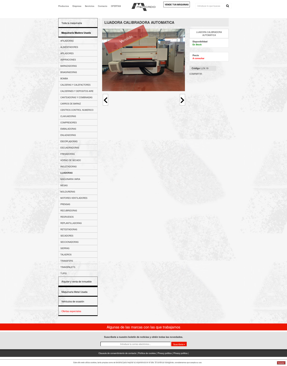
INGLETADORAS (68, 166)
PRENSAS (65, 204)
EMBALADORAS (68, 128)
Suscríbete (178, 344)
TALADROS (65, 254)
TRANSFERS (66, 260)
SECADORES (66, 235)
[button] (76, 32)
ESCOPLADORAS (68, 141)
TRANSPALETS (67, 267)
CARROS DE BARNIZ (70, 103)
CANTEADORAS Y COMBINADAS (76, 97)
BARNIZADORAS (68, 65)
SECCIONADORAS (69, 241)
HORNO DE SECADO (70, 160)
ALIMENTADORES (69, 47)
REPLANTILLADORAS (71, 223)
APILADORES (67, 53)
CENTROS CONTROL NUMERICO (76, 109)
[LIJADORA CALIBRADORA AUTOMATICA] (143, 60)
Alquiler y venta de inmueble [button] (76, 281)
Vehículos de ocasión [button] (72, 301)
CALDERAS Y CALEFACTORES (75, 84)
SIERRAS (64, 248)
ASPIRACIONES (68, 59)
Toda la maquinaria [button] (71, 23)
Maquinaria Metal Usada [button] (74, 292)
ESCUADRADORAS (69, 147)
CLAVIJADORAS (68, 116)
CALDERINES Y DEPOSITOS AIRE (76, 91)
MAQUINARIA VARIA (70, 179)
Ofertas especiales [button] (71, 311)
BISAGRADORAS (68, 72)
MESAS (64, 185)
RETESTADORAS (68, 229)
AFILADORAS (67, 40)
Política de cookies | (148, 353)
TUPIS (63, 273)
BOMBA (64, 78)
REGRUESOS (67, 216)
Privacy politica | (165, 353)
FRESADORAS (67, 153)
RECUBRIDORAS (68, 210)
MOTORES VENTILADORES (73, 197)
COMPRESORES (68, 122)
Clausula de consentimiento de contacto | (118, 353)
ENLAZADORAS (68, 135)
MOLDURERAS (67, 191)
